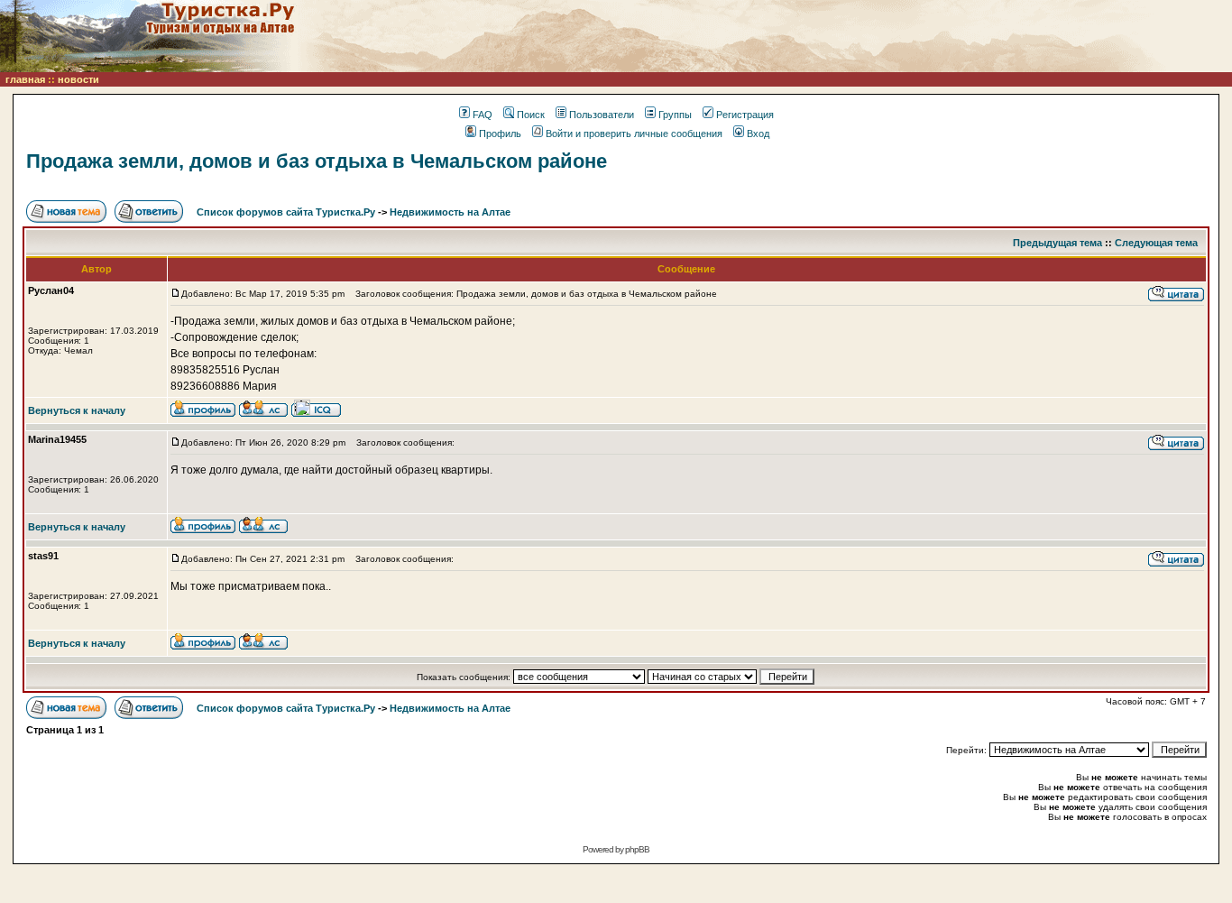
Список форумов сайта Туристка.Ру (286, 212)
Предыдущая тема (1057, 242)
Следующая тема (1156, 242)
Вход (758, 133)
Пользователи (601, 114)
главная (25, 79)
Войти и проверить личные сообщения (634, 133)
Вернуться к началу (76, 410)
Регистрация (745, 114)
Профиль (500, 133)
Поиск (531, 114)
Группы (675, 114)
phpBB (637, 849)
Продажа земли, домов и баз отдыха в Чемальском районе (316, 161)
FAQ (482, 114)
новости (78, 79)
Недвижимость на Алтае (450, 212)
